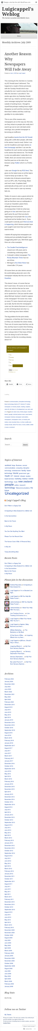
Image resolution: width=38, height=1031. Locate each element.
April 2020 (8, 699)
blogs (13, 465)
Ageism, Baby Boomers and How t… (19, 625)
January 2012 (9, 874)
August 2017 (8, 748)
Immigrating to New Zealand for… (21, 586)
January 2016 (9, 784)
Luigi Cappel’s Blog (16, 500)
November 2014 (10, 799)
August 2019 (8, 707)
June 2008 (8, 974)
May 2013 (8, 833)
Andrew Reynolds (15, 585)
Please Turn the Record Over (14, 536)
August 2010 (8, 912)
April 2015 (8, 792)
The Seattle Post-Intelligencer (17, 247)
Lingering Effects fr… (16, 646)
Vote (10, 370)
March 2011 (8, 897)
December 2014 (10, 797)
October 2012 (9, 851)
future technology (9, 404)
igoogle (11, 414)
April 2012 (8, 866)
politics (17, 485)
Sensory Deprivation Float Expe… (20, 652)
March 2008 (8, 981)
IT (25, 404)
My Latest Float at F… (17, 662)
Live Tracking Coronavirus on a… (20, 614)
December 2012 (10, 845)
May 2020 (8, 697)
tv (15, 409)
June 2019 (8, 712)
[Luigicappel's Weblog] (19, 28)
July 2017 (8, 751)
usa (26, 409)
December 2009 (10, 930)
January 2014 (9, 815)
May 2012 (8, 863)
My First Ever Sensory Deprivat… (20, 647)
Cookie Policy (6, 1023)
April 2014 (8, 812)
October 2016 (9, 766)
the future (12, 409)
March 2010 (8, 925)
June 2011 (8, 889)
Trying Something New (12, 552)
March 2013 (8, 838)
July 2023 (8, 687)
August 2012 (8, 856)
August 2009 (8, 938)
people (18, 406)
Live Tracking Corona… (17, 613)
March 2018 (8, 738)
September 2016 (10, 769)
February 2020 (9, 702)
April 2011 (8, 894)
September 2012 (10, 853)
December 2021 (10, 694)
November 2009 (10, 933)
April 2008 (8, 979)
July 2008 (8, 971)
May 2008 (8, 976)
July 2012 (8, 858)
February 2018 (9, 740)
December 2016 (10, 763)
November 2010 (10, 904)
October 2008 (9, 963)
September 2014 (10, 804)
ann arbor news (15, 412)
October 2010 (9, 907)
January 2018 (9, 743)
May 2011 (8, 892)
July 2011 (8, 886)
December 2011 (10, 876)
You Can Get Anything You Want (14, 531)
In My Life (8, 547)
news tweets (28, 414)
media (28, 404)
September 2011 (10, 881)
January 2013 (9, 843)
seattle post (28, 422)
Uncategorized (21, 409)
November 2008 (10, 961)
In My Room (8, 526)
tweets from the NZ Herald (23, 137)
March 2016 (8, 779)
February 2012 (9, 871)
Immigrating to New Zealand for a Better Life (18, 511)
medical (25, 479)
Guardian (8, 278)
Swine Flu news (17, 424)
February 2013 (9, 840)
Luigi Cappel (22, 73)
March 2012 (8, 868)
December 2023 (10, 684)
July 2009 (8, 940)
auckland (8, 465)
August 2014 (8, 807)
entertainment (16, 470)
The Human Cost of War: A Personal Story (18, 541)
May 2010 (8, 920)
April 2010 (8, 922)
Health (7, 476)
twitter (31, 424)
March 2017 (8, 756)
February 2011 (9, 899)
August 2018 (8, 733)
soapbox (28, 406)
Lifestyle (22, 476)
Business (19, 465)
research (22, 485)
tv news (24, 424)
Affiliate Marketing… (16, 630)
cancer (24, 465)
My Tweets (8, 1015)
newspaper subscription (21, 417)
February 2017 (9, 758)
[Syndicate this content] (5, 500)
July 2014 (8, 810)
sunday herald (8, 424)
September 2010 (10, 909)
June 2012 (8, 861)
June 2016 (8, 771)
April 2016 (8, 776)
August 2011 (8, 884)
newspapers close (16, 419)
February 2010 (9, 927)
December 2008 (10, 958)
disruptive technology (24, 401)
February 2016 (9, 781)
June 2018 (8, 735)
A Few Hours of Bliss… (17, 635)
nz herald (13, 406)
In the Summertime (10, 516)
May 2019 (8, 715)
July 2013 (8, 827)
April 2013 (8, 835)
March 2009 (8, 950)
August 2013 (8, 825)
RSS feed (25, 170)
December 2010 (10, 902)
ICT (19, 404)
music (15, 482)
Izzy (26, 217)
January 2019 (9, 720)
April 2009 (8, 948)
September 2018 (10, 730)
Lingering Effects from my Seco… (21, 636)
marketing (18, 479)
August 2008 (8, 968)
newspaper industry (10, 417)
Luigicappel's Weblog (18, 11)
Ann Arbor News (20, 263)
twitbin (28, 424)
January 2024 (9, 681)
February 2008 (9, 984)
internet (23, 404)
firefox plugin (23, 412)
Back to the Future (10, 521)
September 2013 (10, 822)
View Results (15, 370)
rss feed (22, 422)
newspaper (7, 406)
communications (14, 401)
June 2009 (8, 943)
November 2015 (10, 789)
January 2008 (9, 986)
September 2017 (10, 745)
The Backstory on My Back (18, 631)
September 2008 (10, 966)
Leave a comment (10, 427)
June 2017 (8, 753)
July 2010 (8, 915)
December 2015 (10, 786)
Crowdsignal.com (11, 372)
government (22, 473)
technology (10, 487)
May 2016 (8, 774)
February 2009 (9, 953)
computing (19, 468)
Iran (14, 211)
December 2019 (10, 704)
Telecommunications (23, 488)
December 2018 (10, 722)
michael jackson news (19, 414)
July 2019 (8, 710)
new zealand (25, 481)
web (29, 409)
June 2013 (8, 830)
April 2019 (8, 717)
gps (28, 473)
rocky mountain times (14, 422)
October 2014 (9, 802)
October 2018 (9, 728)
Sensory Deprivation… (17, 657)
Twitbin (17, 163)
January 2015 (9, 794)
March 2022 (8, 692)
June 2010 (8, 917)
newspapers (8, 419)
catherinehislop (15, 602)
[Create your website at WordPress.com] (19, 2)
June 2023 (8, 689)
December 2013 (10, 817)
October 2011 (9, 879)
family (23, 470)
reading (23, 406)
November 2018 (10, 725)
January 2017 (9, 761)
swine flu (7, 409)
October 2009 (9, 935)
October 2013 (9, 820)
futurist (16, 404)
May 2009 (8, 945)
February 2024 (9, 679)
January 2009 (9, 956)
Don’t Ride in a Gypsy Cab (13, 506)
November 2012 (10, 848)
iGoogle (14, 170)
